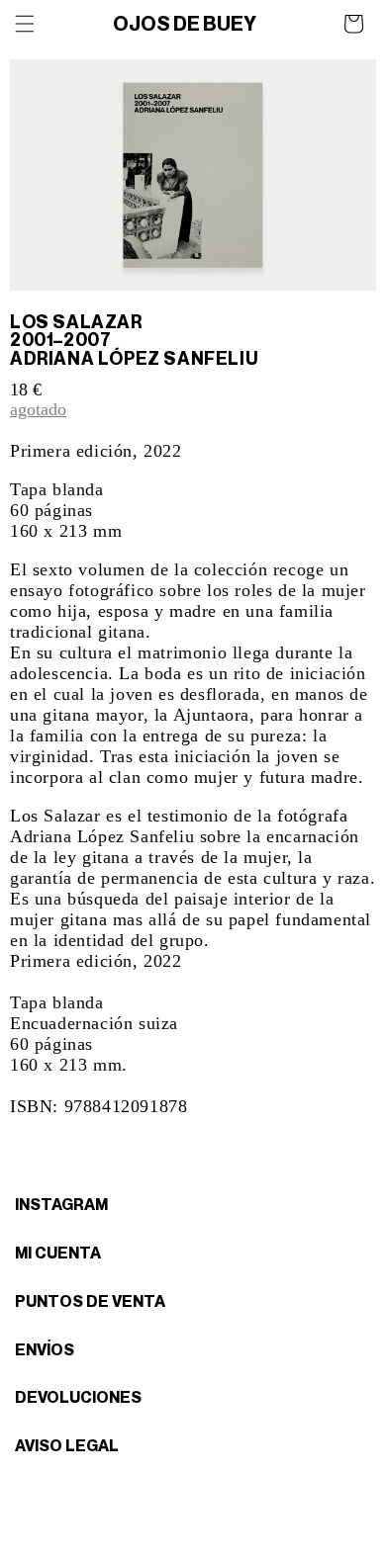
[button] (25, 23)
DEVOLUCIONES (78, 1397)
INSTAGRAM (61, 1204)
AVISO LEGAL (67, 1445)
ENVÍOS (44, 1349)
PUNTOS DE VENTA (90, 1301)
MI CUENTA (58, 1252)
